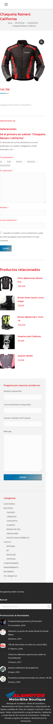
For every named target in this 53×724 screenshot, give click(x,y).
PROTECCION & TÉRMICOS (18, 537)
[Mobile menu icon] (6, 4)
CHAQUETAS (25, 105)
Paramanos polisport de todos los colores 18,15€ (30, 677)
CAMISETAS (12, 516)
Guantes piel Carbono (29, 336)
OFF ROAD (11, 559)
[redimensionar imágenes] (3, 622)
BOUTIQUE (14, 105)
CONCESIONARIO (11, 563)
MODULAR (11, 554)
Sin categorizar (10, 575)
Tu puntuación (7, 157)
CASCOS (7, 542)
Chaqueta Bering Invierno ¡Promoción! (25, 621)
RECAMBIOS (9, 571)
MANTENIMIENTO (11, 567)
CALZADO (11, 512)
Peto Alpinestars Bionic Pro (30, 280)
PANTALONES (12, 533)
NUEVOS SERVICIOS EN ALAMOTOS (23, 668)
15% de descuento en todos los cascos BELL (27, 644)
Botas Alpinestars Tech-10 (31, 318)
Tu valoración (7, 170)
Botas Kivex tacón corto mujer (31, 299)
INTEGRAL (11, 546)
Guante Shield (25, 355)
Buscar (48, 606)
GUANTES (11, 525)
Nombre (4, 207)
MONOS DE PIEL (13, 529)
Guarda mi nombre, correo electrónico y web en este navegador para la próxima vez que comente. (21, 237)
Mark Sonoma (18, 591)
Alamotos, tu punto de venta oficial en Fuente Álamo (28, 633)
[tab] (23, 119)
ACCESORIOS (9, 504)
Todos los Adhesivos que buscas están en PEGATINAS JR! (27, 656)
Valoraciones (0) (7, 120)
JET (8, 550)
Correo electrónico (9, 220)
